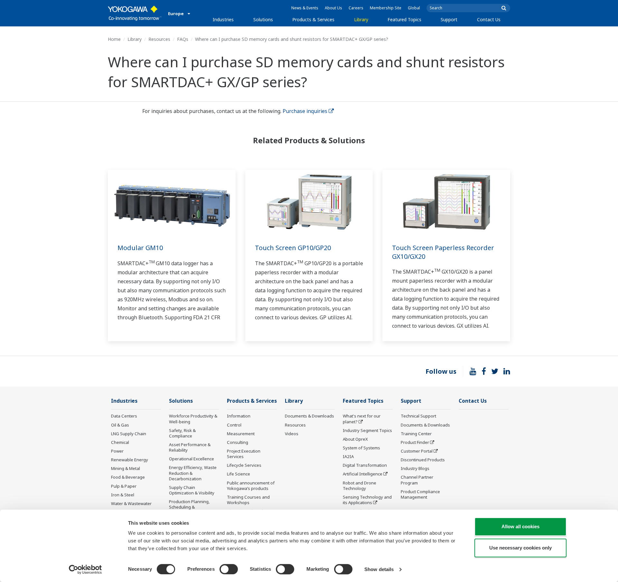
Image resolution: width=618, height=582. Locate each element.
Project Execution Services (243, 453)
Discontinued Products (423, 460)
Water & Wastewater (131, 503)
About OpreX (355, 439)
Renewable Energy (129, 460)
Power (117, 451)
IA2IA (348, 456)
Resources (159, 39)
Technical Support (418, 416)
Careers (356, 8)
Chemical (120, 442)
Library (361, 19)
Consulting (237, 442)
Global (414, 8)
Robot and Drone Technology (359, 485)
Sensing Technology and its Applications (367, 499)
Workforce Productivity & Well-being (193, 418)
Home (114, 39)
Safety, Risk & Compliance (182, 433)
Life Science (238, 474)
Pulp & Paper (123, 486)
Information (238, 416)
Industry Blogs (415, 468)
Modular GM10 (140, 247)
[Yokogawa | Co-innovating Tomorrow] (135, 13)
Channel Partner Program (417, 479)
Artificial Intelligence (362, 474)
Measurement (241, 433)
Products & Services (313, 19)
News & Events (304, 8)
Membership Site (385, 8)
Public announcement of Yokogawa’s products (251, 485)
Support (449, 19)
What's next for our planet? (361, 418)
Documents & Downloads (309, 416)
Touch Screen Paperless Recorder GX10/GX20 (443, 252)
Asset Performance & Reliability (190, 447)
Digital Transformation (365, 465)
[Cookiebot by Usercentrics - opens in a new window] (85, 569)
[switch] (229, 569)
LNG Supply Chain (128, 433)
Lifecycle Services (244, 465)
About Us (333, 8)
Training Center (416, 433)
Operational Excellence (191, 459)
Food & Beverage (128, 477)
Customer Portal (417, 451)
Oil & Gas (120, 425)
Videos (291, 433)
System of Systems (361, 448)
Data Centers (124, 416)
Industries (223, 19)
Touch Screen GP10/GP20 (293, 247)
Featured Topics (404, 19)
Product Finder (415, 442)
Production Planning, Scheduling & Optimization (189, 507)
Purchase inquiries (305, 111)
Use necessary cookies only (520, 547)
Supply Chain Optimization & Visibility (191, 490)
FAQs (182, 39)
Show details (379, 569)
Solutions (263, 19)
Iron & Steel (122, 495)
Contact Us (489, 19)
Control (234, 425)
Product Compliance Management (420, 494)
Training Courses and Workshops (248, 499)
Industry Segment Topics (367, 430)
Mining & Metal (125, 468)
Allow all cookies (520, 526)
